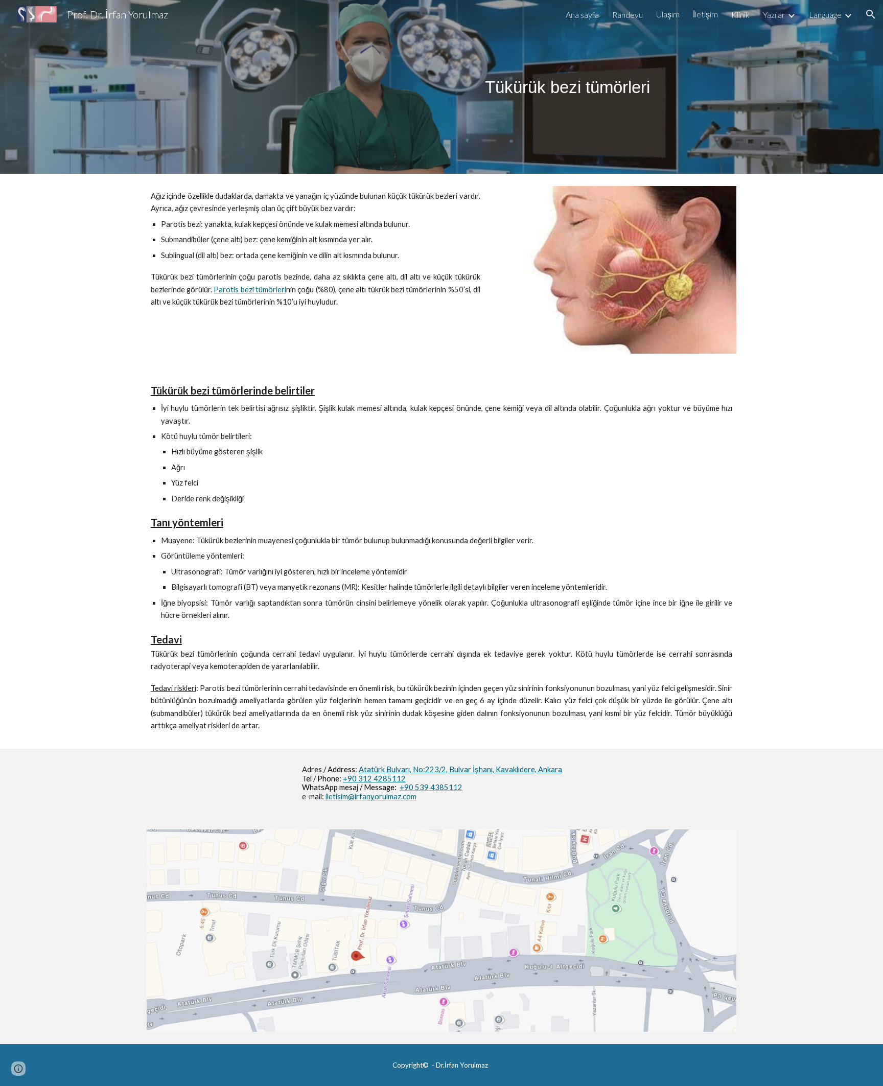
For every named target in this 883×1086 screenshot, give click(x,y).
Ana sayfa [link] (582, 14)
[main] (567, 87)
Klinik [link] (740, 14)
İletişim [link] (705, 14)
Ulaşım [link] (668, 14)
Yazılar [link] (774, 14)
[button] (870, 14)
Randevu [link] (627, 14)
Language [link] (825, 14)
